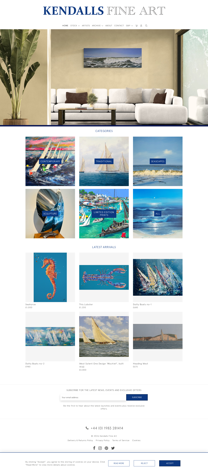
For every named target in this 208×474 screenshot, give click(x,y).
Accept (169, 463)
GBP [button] (128, 25)
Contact (119, 25)
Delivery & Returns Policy (80, 440)
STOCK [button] (74, 25)
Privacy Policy (103, 440)
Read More (119, 463)
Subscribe (137, 397)
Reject (144, 463)
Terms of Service (120, 440)
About (108, 25)
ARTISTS (86, 25)
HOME (65, 25)
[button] (146, 25)
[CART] (136, 25)
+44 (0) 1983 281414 (106, 428)
